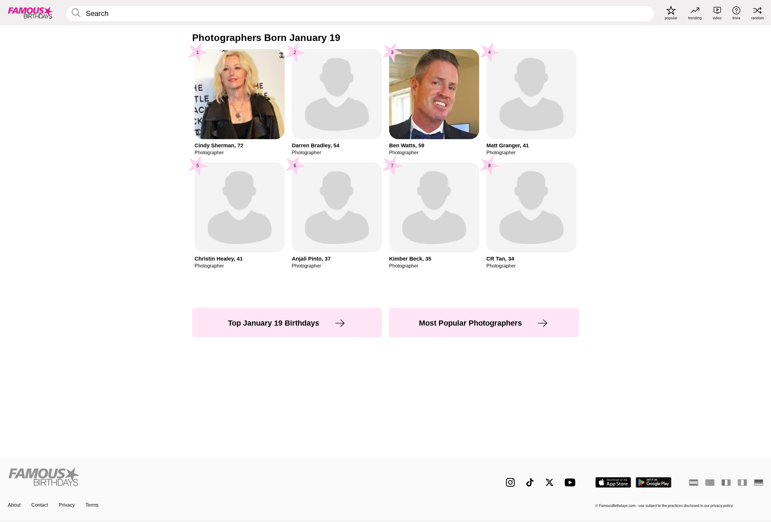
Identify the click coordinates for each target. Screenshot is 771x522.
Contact (39, 505)
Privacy (67, 505)
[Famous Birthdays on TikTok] (530, 482)
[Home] (195, 477)
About (14, 505)
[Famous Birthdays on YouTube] (571, 482)
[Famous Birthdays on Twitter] (549, 482)
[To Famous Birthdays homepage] (30, 12)
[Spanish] (693, 483)
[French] (726, 483)
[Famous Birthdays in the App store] (613, 482)
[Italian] (742, 483)
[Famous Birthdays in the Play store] (654, 482)
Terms (92, 505)
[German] (758, 483)
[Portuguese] (709, 483)
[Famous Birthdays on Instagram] (510, 482)
